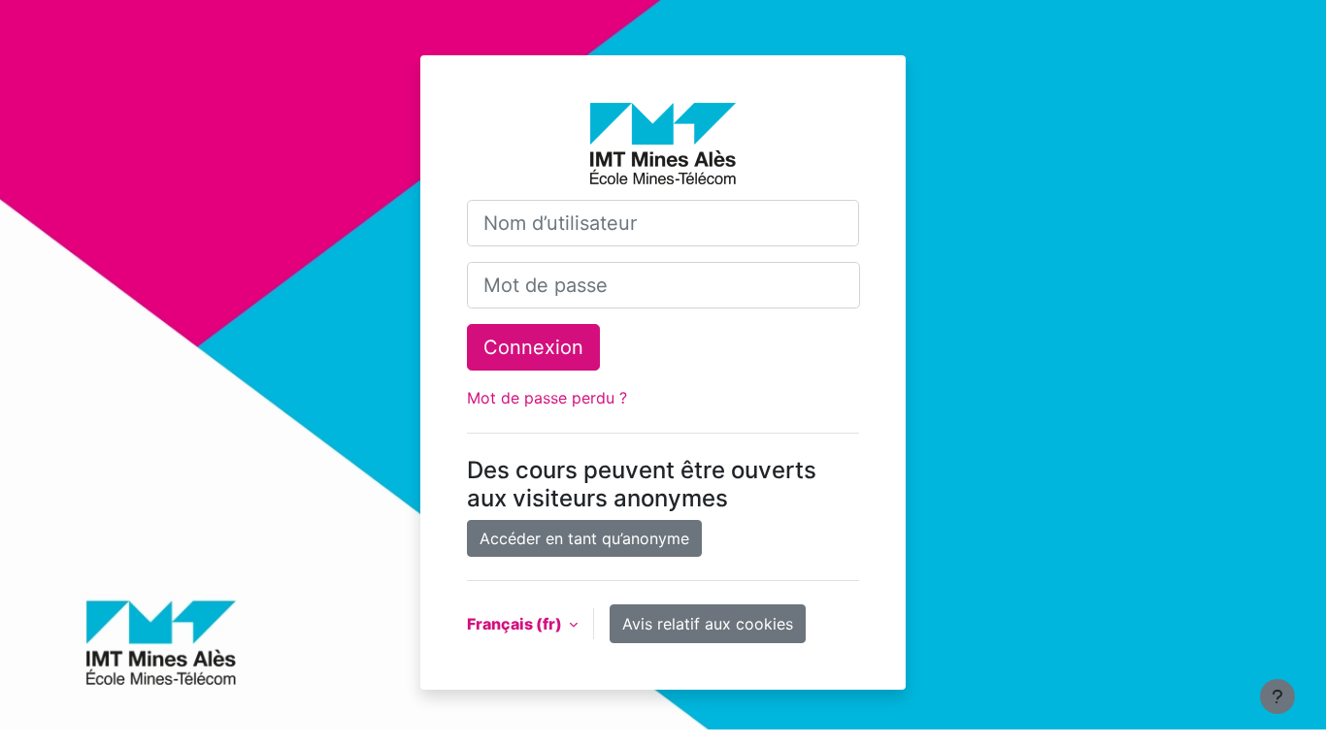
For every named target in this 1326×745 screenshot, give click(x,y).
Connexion (533, 347)
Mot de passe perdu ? (547, 397)
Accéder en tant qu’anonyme (584, 538)
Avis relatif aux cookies (707, 623)
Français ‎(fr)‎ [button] (516, 623)
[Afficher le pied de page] (1277, 696)
